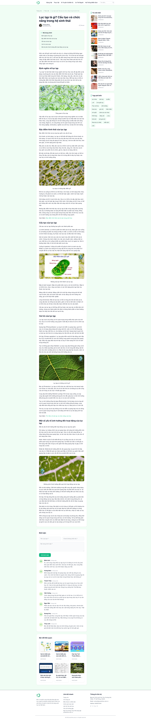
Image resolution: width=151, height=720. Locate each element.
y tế (93, 102)
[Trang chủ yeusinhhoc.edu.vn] (38, 2)
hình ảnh (94, 119)
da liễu (108, 99)
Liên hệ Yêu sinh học (68, 706)
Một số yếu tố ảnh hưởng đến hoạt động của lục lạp (55, 47)
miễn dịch (106, 122)
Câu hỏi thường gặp (68, 708)
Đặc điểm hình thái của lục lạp (49, 38)
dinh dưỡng (104, 106)
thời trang (94, 115)
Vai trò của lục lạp (46, 44)
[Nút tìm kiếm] (113, 2)
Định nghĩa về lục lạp (47, 35)
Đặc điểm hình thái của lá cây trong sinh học (59, 218)
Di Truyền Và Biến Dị (67, 2)
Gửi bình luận (45, 555)
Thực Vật (56, 2)
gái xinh (101, 109)
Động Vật (49, 2)
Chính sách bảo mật (68, 704)
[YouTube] (97, 706)
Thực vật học (95, 106)
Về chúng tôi (66, 699)
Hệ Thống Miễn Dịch (91, 2)
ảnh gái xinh (102, 119)
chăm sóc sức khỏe (104, 112)
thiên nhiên (109, 109)
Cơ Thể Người (79, 2)
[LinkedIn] (95, 706)
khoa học (94, 109)
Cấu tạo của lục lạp (46, 41)
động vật (102, 115)
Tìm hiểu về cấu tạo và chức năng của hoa (58, 416)
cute (93, 125)
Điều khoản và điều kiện (69, 701)
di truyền (94, 112)
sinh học (101, 99)
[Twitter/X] (90, 706)
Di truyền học (100, 102)
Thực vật (46, 10)
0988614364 (98, 703)
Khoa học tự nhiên (96, 122)
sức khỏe (94, 99)
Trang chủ (39, 10)
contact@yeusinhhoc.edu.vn (101, 701)
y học (108, 115)
